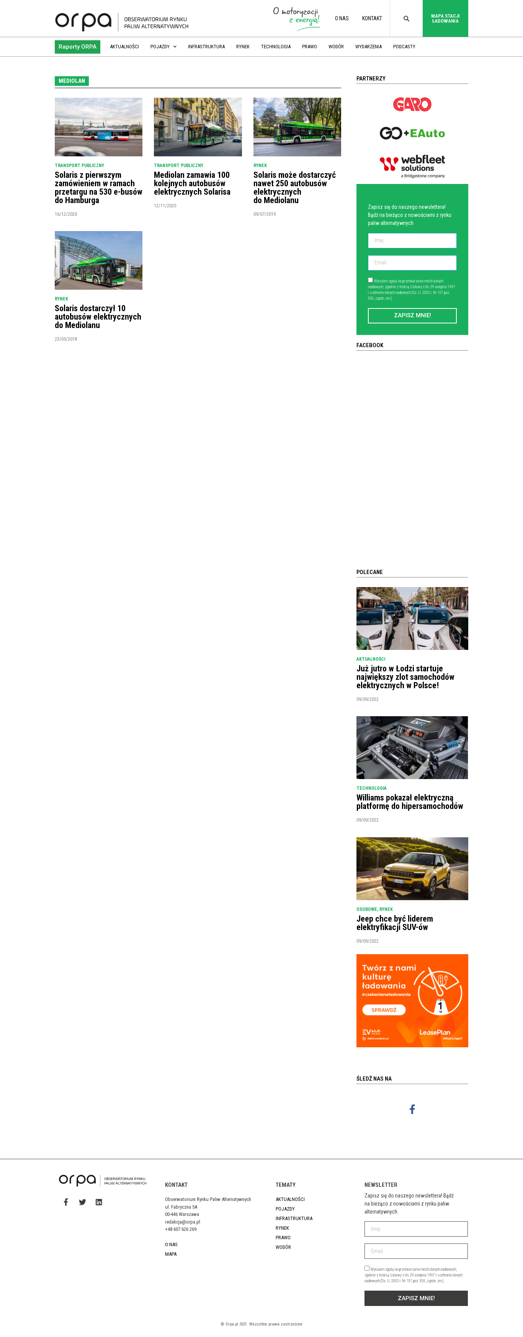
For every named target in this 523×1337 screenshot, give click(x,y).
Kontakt (372, 18)
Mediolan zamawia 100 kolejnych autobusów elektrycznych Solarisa (192, 183)
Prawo (309, 46)
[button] (77, 47)
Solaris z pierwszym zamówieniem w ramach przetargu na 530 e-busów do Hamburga (98, 187)
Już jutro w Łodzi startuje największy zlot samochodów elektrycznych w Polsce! (405, 677)
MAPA (171, 1254)
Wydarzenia (368, 46)
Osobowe (366, 909)
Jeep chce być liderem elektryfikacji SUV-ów (394, 923)
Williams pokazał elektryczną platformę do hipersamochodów (409, 802)
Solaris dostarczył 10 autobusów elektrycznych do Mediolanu (98, 316)
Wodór (336, 46)
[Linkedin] (99, 1201)
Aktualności (124, 46)
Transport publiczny (79, 165)
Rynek (243, 46)
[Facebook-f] (412, 1108)
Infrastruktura (206, 46)
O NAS (342, 18)
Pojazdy (160, 46)
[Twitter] (82, 1201)
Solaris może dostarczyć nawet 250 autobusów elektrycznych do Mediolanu (294, 187)
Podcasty (404, 46)
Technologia (276, 46)
